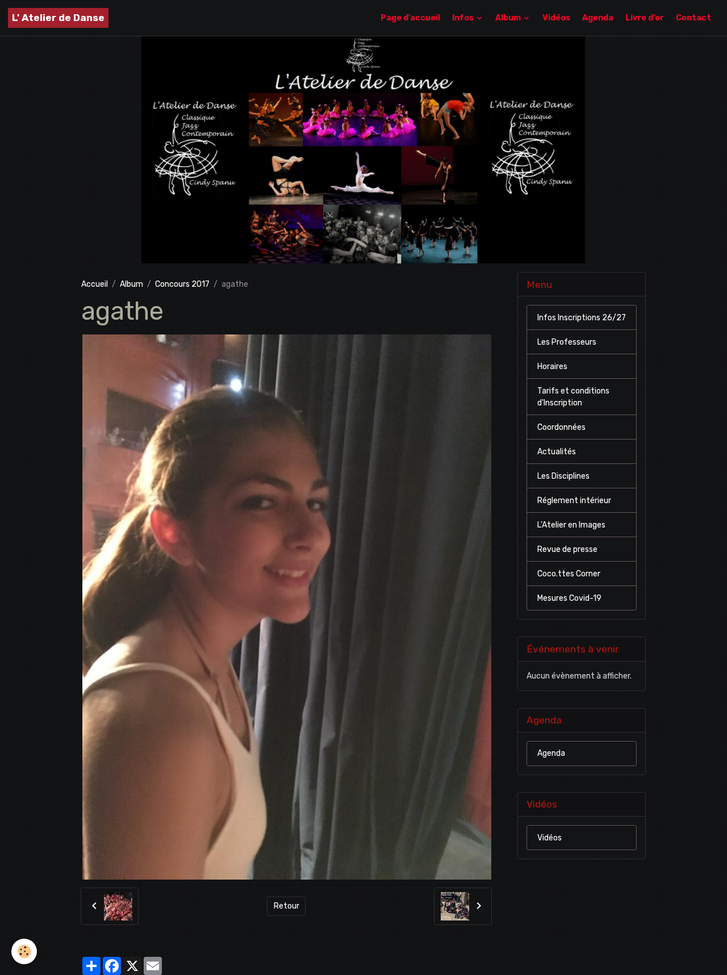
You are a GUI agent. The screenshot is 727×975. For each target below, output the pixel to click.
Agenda (597, 18)
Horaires (552, 366)
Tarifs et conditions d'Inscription (573, 397)
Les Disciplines (563, 476)
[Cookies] (24, 951)
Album (509, 18)
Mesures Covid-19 (569, 598)
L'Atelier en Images (571, 525)
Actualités (556, 452)
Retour (286, 906)
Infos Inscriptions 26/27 (581, 318)
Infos (463, 18)
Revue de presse (567, 549)
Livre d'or (644, 18)
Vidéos (556, 18)
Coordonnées (561, 427)
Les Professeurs (566, 342)
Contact (693, 18)
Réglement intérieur (574, 500)
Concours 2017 (182, 284)
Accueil (94, 284)
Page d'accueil (410, 18)
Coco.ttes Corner (568, 574)
